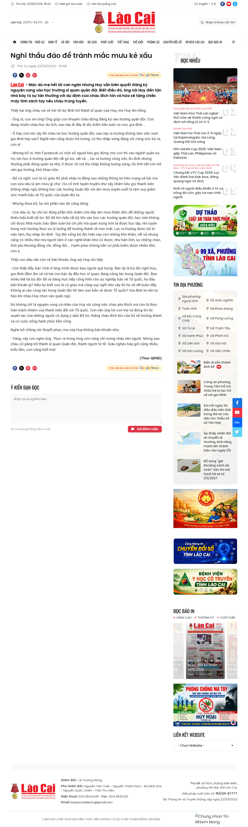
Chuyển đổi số (172, 42)
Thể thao (123, 42)
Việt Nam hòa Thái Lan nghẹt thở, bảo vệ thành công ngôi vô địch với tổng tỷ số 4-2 (198, 115)
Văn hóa (78, 42)
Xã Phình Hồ (219, 336)
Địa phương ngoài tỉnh (191, 298)
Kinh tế (52, 42)
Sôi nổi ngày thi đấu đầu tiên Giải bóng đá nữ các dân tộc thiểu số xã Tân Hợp (217, 414)
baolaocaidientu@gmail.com (92, 802)
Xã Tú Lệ (188, 328)
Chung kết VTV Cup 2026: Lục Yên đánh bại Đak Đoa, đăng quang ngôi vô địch (196, 173)
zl (235, 4)
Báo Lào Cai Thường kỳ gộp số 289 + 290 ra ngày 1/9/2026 (205, 665)
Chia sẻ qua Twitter (21, 75)
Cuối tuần (227, 617)
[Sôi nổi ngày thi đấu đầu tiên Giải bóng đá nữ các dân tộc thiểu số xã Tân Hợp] (189, 410)
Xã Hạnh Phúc (192, 336)
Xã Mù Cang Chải (191, 318)
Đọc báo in (215, 42)
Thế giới (138, 42)
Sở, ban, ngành (221, 300)
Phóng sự (153, 42)
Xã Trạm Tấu (220, 328)
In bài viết (28, 75)
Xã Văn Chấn (220, 351)
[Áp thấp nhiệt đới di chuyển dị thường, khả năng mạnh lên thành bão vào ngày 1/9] (189, 437)
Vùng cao (184, 617)
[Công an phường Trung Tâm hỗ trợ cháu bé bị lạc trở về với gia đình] (189, 386)
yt (228, 4)
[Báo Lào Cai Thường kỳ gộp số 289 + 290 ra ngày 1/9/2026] (205, 650)
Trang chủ (14, 42)
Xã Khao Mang (221, 308)
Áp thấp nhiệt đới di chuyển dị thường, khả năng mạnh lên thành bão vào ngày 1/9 (218, 442)
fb (222, 4)
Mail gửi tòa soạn (71, 4)
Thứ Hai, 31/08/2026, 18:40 (33, 4)
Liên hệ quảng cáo (103, 4)
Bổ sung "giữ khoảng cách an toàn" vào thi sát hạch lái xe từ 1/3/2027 (217, 469)
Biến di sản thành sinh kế (217, 364)
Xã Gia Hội (218, 343)
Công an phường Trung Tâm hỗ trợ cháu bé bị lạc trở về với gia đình (217, 388)
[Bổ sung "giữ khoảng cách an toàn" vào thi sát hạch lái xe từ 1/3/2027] (189, 465)
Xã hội (65, 42)
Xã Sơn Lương (192, 351)
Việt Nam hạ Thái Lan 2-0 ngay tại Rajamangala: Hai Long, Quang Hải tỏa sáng (197, 135)
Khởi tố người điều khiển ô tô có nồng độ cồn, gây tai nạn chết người (198, 192)
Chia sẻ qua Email (34, 75)
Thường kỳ (206, 617)
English (203, 4)
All (233, 42)
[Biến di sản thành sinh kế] (189, 367)
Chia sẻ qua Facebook (15, 75)
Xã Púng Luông (221, 318)
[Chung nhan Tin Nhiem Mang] (216, 819)
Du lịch (92, 42)
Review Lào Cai (195, 42)
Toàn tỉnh (189, 308)
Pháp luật (107, 42)
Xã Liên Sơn (191, 343)
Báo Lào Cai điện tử (124, 22)
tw (237, 432)
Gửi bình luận (147, 429)
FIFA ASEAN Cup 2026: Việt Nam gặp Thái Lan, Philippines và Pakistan (197, 153)
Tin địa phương (188, 284)
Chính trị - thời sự (32, 42)
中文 (213, 4)
